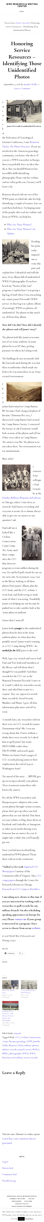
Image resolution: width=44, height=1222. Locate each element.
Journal (17, 1033)
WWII (25, 1053)
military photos (31, 1045)
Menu (22, 11)
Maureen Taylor (16, 1045)
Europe (12, 1041)
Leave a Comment (22, 88)
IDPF (29, 1041)
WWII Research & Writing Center (22, 5)
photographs (15, 1053)
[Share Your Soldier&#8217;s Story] (10, 984)
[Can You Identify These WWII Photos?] (29, 984)
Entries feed (7, 1168)
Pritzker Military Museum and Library (21, 497)
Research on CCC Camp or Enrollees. (21, 889)
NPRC (5, 1053)
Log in (5, 1161)
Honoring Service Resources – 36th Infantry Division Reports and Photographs (7, 1015)
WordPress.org (9, 1180)
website (36, 928)
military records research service (16, 1049)
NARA (36, 1049)
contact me (21, 919)
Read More (29, 1219)
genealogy (21, 1041)
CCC (17, 1037)
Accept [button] (21, 1219)
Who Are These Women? (19, 224)
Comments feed (9, 1174)
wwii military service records (24, 1057)
